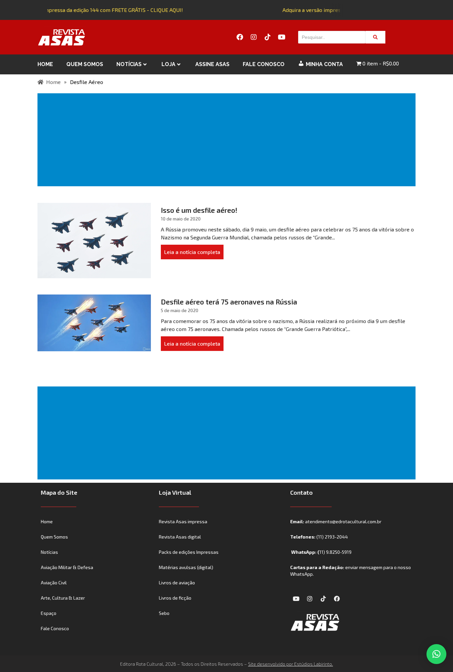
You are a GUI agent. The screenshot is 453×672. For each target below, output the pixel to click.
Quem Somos (84, 64)
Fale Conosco (264, 64)
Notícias (129, 64)
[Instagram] (253, 37)
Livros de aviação (177, 582)
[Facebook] (239, 37)
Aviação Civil (54, 582)
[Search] (375, 37)
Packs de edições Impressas (189, 552)
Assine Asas (212, 64)
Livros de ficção (175, 598)
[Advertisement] (228, 139)
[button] (436, 654)
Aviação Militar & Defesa (67, 567)
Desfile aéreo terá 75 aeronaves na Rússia (229, 301)
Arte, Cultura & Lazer (63, 598)
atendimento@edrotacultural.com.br (343, 521)
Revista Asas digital (180, 537)
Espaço (48, 613)
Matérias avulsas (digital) (186, 567)
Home (45, 64)
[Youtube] (281, 37)
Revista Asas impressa (183, 521)
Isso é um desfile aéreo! (199, 210)
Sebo (164, 613)
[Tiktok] (267, 37)
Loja (168, 64)
